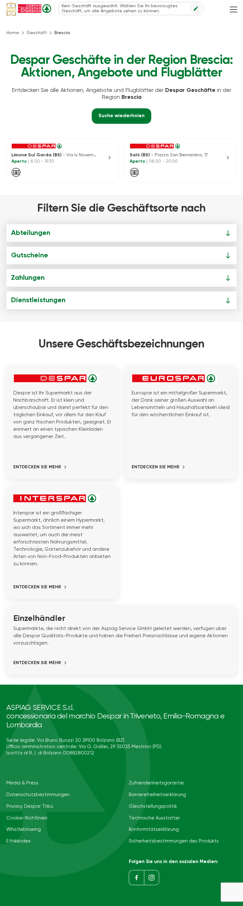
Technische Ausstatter (154, 818)
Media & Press (22, 783)
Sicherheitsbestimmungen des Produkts (174, 841)
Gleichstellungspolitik (153, 806)
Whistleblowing (23, 829)
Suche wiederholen (121, 115)
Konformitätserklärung (154, 829)
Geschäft (37, 33)
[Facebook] (136, 877)
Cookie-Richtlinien (26, 818)
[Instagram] (151, 877)
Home (12, 33)
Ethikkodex (18, 841)
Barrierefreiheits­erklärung (157, 794)
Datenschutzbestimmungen (38, 794)
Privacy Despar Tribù (29, 806)
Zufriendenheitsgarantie (156, 783)
